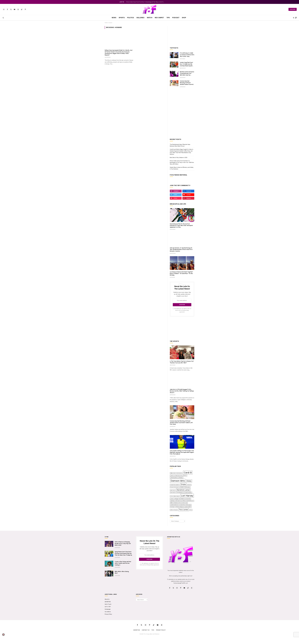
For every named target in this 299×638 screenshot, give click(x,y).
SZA (171, 509)
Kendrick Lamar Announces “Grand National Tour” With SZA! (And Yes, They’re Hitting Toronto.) (187, 73)
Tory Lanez (183, 510)
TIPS (168, 18)
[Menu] (296, 17)
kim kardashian (180, 492)
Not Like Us (178, 500)
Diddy (189, 481)
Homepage (107, 609)
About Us (107, 599)
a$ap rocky (173, 473)
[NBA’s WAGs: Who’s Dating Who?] (109, 573)
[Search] (294, 17)
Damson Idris (178, 480)
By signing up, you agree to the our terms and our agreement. (182, 310)
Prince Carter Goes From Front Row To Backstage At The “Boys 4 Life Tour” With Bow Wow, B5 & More (145, 2)
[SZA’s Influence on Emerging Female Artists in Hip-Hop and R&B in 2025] (109, 544)
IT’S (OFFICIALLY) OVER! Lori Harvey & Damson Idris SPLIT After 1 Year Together (187, 54)
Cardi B (188, 472)
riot (179, 502)
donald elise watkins (175, 484)
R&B (171, 502)
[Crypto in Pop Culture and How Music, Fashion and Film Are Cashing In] (109, 564)
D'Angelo (181, 477)
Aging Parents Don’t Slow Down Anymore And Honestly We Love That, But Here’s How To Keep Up (123, 553)
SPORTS (122, 18)
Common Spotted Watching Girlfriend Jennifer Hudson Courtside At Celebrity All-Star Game (187, 82)
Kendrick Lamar (183, 490)
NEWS (114, 18)
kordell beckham (188, 492)
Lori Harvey (187, 495)
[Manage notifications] (3, 634)
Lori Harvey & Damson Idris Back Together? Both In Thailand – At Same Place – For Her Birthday (181, 273)
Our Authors (108, 611)
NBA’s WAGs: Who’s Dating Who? (122, 572)
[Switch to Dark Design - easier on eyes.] (3, 17)
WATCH (149, 18)
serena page (188, 504)
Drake (183, 485)
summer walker (188, 506)
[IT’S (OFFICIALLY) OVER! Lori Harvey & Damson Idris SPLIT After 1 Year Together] (174, 55)
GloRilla (181, 487)
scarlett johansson (174, 504)
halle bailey (187, 487)
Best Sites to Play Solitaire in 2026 (178, 157)
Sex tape (172, 506)
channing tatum (174, 477)
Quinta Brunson (190, 500)
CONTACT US (145, 630)
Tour (191, 509)
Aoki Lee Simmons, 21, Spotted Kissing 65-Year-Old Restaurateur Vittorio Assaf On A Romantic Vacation (181, 249)
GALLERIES (140, 18)
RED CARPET (159, 18)
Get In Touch (108, 604)
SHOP (184, 18)
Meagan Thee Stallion (179, 498)
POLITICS (130, 18)
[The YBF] (149, 9)
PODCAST (175, 18)
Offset (184, 500)
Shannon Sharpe (179, 506)
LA (171, 496)
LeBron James (176, 496)
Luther (172, 498)
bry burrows (179, 473)
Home (106, 22)
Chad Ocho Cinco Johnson (180, 475)
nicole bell (188, 498)
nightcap (172, 500)
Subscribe (292, 9)
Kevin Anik (173, 492)
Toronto (175, 509)
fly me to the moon (174, 487)
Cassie (172, 475)
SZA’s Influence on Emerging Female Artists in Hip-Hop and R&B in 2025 (123, 543)
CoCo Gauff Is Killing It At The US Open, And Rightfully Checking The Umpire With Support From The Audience (182, 452)
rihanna (175, 502)
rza (186, 502)
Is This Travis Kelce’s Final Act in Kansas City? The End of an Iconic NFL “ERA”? (182, 362)
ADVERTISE (108, 601)
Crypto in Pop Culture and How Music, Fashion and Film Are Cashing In (123, 563)
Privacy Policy (185, 310)
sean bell (182, 504)
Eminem (189, 484)
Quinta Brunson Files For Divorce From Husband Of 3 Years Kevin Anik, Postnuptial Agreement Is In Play (181, 225)
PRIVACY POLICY (161, 630)
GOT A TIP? (108, 606)
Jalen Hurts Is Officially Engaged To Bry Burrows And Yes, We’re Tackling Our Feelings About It (182, 391)
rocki (183, 502)
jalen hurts (173, 490)
